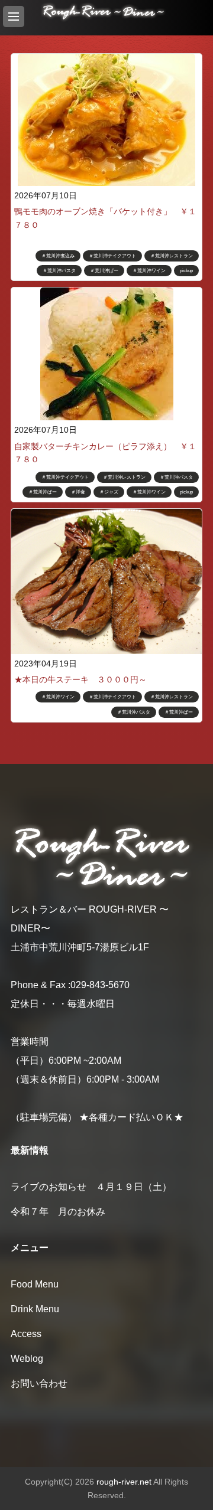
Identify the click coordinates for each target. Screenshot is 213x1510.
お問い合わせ (39, 1383)
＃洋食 (78, 492)
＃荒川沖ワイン (149, 270)
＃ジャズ (108, 492)
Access (26, 1334)
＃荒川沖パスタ (59, 270)
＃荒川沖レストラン (171, 256)
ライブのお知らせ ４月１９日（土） (96, 1187)
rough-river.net (123, 1481)
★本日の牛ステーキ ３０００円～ (80, 679)
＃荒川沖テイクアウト (112, 256)
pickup (186, 270)
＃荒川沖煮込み (58, 256)
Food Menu (35, 1284)
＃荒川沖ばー (104, 270)
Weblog (27, 1359)
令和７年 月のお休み (58, 1212)
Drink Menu (35, 1309)
